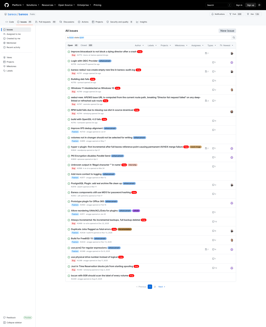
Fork (237, 14)
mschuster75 (82, 64)
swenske (86, 104)
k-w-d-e (86, 168)
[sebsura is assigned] (231, 62)
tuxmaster (81, 123)
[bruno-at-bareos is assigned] (231, 53)
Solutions (31, 5)
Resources (47, 5)
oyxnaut (80, 82)
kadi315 (90, 233)
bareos (12, 14)
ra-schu (86, 223)
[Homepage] (6, 5)
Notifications (220, 14)
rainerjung (87, 113)
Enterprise (83, 5)
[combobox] (149, 37)
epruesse (81, 159)
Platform (16, 5)
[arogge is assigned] (231, 89)
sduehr (80, 187)
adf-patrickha (83, 196)
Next (160, 286)
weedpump (81, 150)
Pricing (97, 5)
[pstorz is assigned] (231, 111)
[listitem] (151, 53)
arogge (86, 73)
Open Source (65, 5)
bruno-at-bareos (89, 55)
